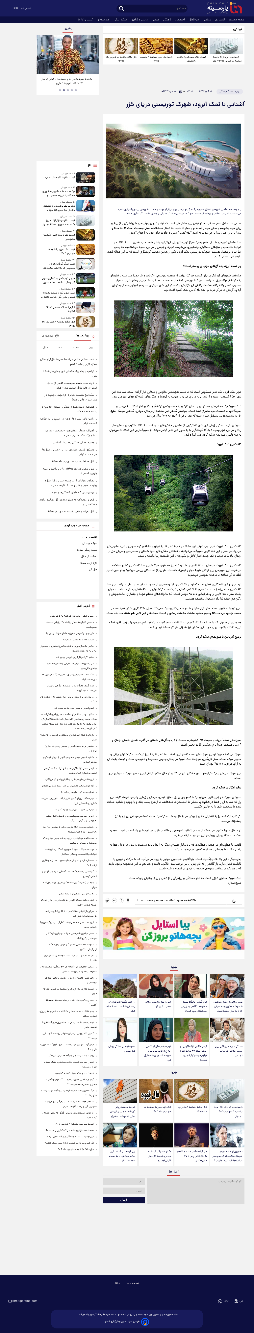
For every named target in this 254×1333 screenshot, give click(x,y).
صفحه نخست (236, 20)
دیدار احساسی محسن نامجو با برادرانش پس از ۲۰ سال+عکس (192, 1156)
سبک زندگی (121, 20)
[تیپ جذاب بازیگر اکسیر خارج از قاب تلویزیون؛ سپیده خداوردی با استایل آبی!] (156, 1030)
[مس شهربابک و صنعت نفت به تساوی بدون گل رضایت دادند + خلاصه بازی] (85, 293)
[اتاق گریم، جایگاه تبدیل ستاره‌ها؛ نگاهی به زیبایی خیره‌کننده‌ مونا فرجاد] (191, 986)
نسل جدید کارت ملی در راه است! (77, 792)
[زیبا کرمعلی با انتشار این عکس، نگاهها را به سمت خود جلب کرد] (120, 1135)
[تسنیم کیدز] (173, 935)
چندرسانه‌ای (104, 20)
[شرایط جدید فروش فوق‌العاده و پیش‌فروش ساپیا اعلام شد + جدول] (120, 1091)
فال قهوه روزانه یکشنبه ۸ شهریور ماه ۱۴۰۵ (157, 1109)
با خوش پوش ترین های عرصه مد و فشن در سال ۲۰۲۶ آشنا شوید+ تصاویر (66, 81)
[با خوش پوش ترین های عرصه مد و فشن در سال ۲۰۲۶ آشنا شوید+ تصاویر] (68, 54)
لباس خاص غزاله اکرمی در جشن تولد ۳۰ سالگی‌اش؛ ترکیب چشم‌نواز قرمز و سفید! (193, 1053)
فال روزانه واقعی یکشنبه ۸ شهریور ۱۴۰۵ (71, 512)
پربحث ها (47, 336)
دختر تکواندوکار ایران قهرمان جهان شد (75, 657)
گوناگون (237, 29)
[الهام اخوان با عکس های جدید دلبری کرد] (156, 986)
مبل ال (93, 570)
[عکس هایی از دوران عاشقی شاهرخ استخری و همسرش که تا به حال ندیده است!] (227, 986)
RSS (15, 8)
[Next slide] (94, 55)
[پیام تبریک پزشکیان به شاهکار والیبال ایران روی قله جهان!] (85, 206)
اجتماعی (180, 20)
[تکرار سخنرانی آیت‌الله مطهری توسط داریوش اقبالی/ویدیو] (156, 1135)
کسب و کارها (86, 20)
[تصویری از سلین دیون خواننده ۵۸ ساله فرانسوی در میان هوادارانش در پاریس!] (227, 1135)
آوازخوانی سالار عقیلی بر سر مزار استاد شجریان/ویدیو (67, 786)
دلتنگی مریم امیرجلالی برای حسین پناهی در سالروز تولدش (228, 1051)
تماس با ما (26, 8)
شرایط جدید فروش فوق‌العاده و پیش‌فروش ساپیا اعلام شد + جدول (122, 1111)
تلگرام (226, 1301)
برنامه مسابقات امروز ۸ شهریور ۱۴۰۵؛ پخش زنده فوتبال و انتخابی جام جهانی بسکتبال (58, 194)
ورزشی (156, 20)
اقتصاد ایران (90, 537)
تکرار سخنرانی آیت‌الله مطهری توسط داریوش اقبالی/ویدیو (159, 1156)
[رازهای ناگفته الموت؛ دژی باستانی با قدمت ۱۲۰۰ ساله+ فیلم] (120, 986)
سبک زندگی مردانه (86, 550)
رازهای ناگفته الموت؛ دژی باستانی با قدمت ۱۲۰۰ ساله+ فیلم (120, 1006)
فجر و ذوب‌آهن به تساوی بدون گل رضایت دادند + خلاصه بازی (58, 280)
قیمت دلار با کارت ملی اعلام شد (58, 178)
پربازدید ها (82, 336)
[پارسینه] (222, 8)
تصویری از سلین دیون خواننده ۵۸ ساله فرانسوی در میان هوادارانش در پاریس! (227, 1156)
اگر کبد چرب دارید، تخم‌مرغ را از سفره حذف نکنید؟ (69, 1143)
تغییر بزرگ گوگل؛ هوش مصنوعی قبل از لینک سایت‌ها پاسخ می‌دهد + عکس (59, 266)
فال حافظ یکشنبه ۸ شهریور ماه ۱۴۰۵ (121, 59)
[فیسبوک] (121, 900)
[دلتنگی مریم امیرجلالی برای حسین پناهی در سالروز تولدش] (227, 1030)
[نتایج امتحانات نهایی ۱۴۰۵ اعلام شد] (85, 308)
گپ (241, 1301)
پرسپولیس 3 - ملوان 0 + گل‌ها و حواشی (71, 493)
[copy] (234, 901)
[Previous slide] (41, 55)
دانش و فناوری (140, 20)
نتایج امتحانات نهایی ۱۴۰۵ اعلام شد (60, 309)
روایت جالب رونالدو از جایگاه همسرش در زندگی (71, 1056)
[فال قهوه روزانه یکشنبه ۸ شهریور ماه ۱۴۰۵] (156, 1091)
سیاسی (207, 20)
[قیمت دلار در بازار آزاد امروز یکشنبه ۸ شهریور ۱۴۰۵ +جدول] (226, 46)
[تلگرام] (114, 900)
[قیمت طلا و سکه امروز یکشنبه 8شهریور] (191, 46)
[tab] (76, 90)
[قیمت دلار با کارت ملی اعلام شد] (85, 177)
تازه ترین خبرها (88, 563)
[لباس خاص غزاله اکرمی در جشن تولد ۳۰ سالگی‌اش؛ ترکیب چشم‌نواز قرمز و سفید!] (191, 1030)
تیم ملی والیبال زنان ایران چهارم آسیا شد (74, 810)
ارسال (123, 1200)
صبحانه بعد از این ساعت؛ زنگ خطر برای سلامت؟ (70, 1130)
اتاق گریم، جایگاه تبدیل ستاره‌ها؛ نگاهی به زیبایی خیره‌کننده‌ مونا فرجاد (194, 1006)
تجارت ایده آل (89, 556)
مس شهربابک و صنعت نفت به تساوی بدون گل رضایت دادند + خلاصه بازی (58, 295)
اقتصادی (220, 20)
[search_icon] (121, 9)
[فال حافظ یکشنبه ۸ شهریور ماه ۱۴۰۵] (121, 46)
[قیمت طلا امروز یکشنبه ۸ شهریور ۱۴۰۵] (156, 46)
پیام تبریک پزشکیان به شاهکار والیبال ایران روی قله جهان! (59, 208)
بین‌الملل (194, 20)
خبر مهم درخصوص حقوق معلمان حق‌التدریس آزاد (69, 633)
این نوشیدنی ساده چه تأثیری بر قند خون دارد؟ (70, 1137)
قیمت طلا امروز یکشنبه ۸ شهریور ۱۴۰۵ (156, 59)
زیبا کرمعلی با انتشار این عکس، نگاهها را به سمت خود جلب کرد (122, 1156)
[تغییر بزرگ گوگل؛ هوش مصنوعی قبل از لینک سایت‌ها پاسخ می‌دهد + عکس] (85, 264)
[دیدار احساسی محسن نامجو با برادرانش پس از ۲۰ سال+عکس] (191, 1135)
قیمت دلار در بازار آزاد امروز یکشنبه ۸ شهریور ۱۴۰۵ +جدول (226, 59)
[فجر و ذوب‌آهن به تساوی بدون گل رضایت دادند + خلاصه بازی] (85, 279)
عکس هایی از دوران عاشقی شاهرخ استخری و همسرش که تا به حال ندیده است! (228, 1006)
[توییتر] (107, 900)
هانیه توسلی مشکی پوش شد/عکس (121, 1048)
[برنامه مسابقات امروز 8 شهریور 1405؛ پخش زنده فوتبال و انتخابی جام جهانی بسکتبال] (85, 192)
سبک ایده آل (89, 543)
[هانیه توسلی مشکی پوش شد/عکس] (120, 1030)
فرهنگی (167, 20)
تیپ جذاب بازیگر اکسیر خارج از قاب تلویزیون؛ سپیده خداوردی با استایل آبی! (157, 1053)
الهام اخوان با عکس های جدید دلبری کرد (158, 1004)
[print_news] (128, 900)
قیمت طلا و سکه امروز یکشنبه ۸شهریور (191, 59)
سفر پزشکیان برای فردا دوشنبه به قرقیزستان (72, 616)
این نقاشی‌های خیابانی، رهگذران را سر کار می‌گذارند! (68, 780)
